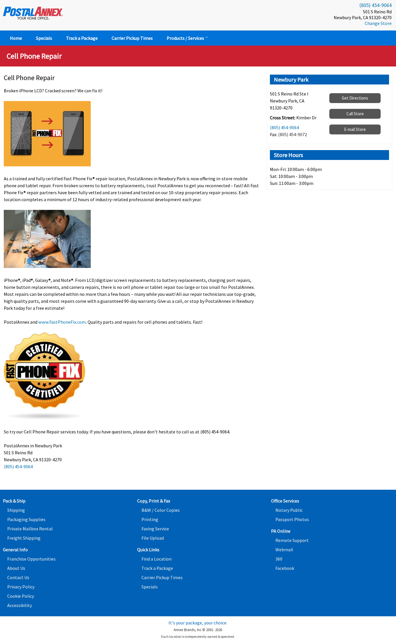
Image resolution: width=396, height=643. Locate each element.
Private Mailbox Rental (30, 529)
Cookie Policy (20, 596)
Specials (44, 38)
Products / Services (186, 38)
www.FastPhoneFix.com (62, 322)
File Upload (152, 538)
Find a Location (156, 559)
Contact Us (18, 577)
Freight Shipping (24, 538)
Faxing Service (155, 529)
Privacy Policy (20, 587)
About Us (16, 568)
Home (16, 38)
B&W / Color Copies (160, 510)
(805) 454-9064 (375, 5)
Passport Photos (292, 519)
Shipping (16, 510)
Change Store (378, 23)
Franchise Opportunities (31, 559)
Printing (149, 519)
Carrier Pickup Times (132, 38)
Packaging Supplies (26, 519)
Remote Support (292, 540)
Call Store (355, 113)
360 (278, 559)
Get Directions (355, 98)
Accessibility (19, 605)
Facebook (284, 568)
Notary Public (289, 510)
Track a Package (82, 38)
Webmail (284, 549)
